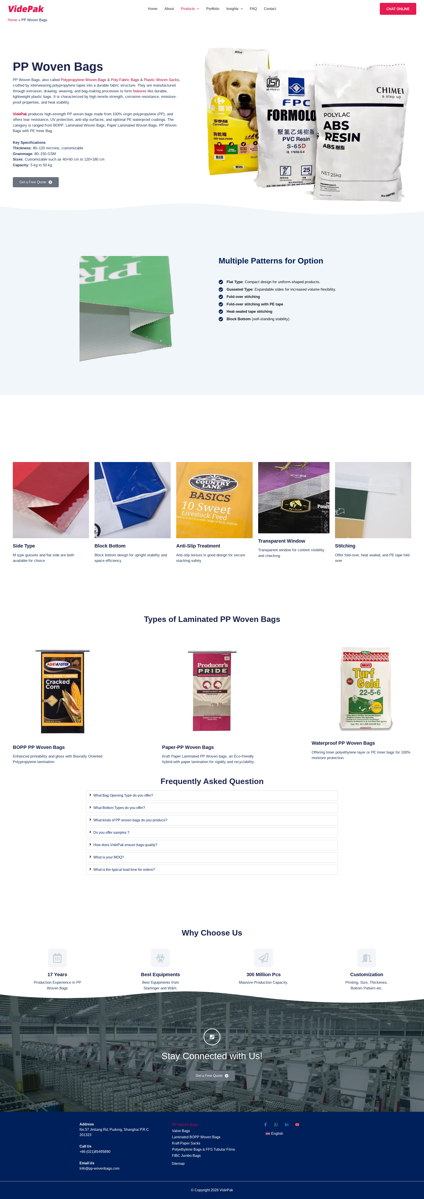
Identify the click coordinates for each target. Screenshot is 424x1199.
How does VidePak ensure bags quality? (125, 845)
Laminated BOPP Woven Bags (196, 1137)
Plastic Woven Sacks (161, 80)
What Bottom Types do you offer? (119, 808)
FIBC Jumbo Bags (186, 1155)
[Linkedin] (287, 1125)
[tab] (212, 795)
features (139, 91)
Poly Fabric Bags (125, 80)
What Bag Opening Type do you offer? (123, 795)
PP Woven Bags (185, 1125)
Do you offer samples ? (111, 832)
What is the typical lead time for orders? (124, 869)
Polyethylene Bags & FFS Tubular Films (203, 1149)
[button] (197, 9)
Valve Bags (181, 1131)
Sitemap (178, 1163)
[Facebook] (265, 1125)
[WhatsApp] (276, 1125)
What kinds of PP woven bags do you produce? (130, 820)
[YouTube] (297, 1125)
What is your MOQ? (108, 857)
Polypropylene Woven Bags (83, 80)
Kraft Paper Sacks (186, 1143)
